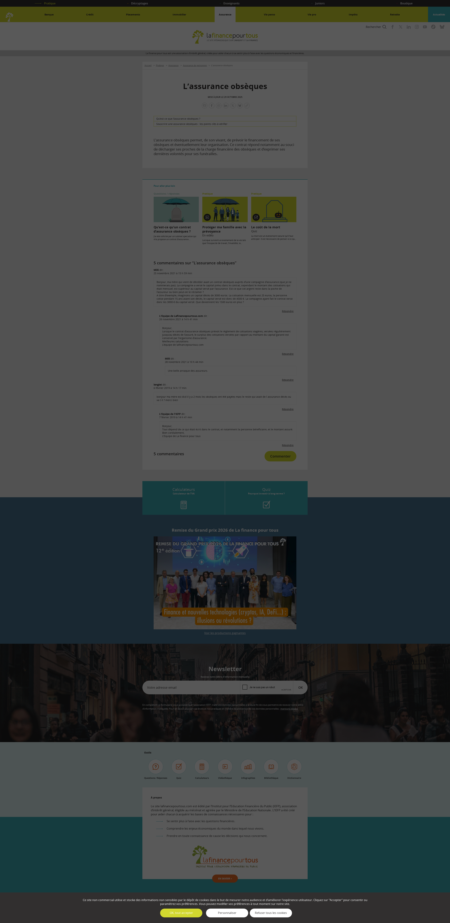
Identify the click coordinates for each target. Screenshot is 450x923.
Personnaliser (227, 913)
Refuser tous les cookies (271, 913)
